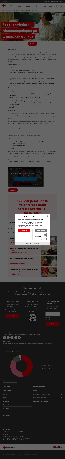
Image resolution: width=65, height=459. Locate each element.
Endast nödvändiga (41, 230)
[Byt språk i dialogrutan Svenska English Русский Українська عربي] (48, 216)
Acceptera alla (24, 230)
